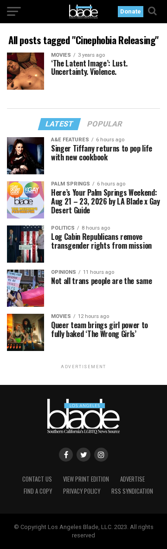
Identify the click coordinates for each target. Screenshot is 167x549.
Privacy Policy (81, 491)
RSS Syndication (132, 491)
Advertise (132, 479)
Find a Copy (38, 491)
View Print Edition (86, 479)
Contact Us (37, 479)
